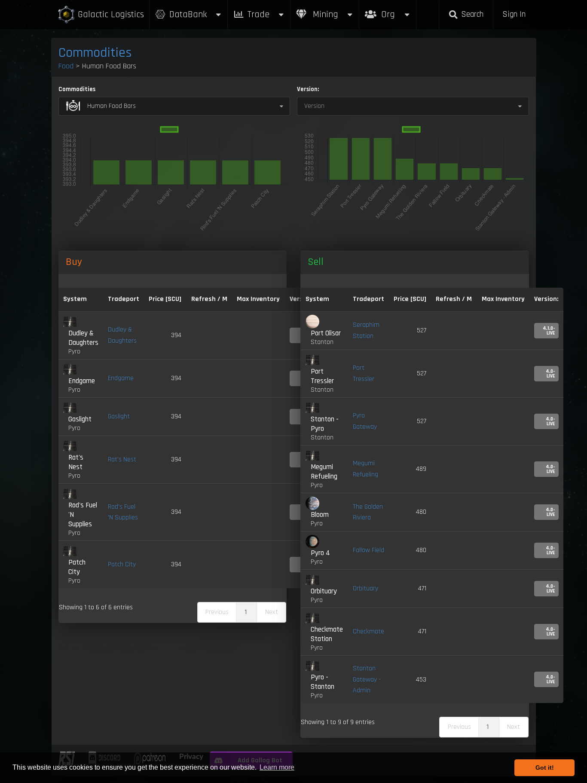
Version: (308, 89)
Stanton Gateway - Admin (367, 679)
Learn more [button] (277, 767)
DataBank (188, 14)
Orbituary (365, 588)
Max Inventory (258, 299)
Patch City (122, 564)
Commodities (95, 52)
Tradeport (123, 299)
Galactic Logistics (111, 14)
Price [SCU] (165, 299)
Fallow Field (368, 550)
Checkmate (368, 631)
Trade (258, 14)
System (75, 299)
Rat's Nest (122, 459)
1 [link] (246, 612)
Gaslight (119, 416)
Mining (324, 14)
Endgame (121, 378)
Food (65, 66)
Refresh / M (209, 299)
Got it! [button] (544, 767)
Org (397, 10)
